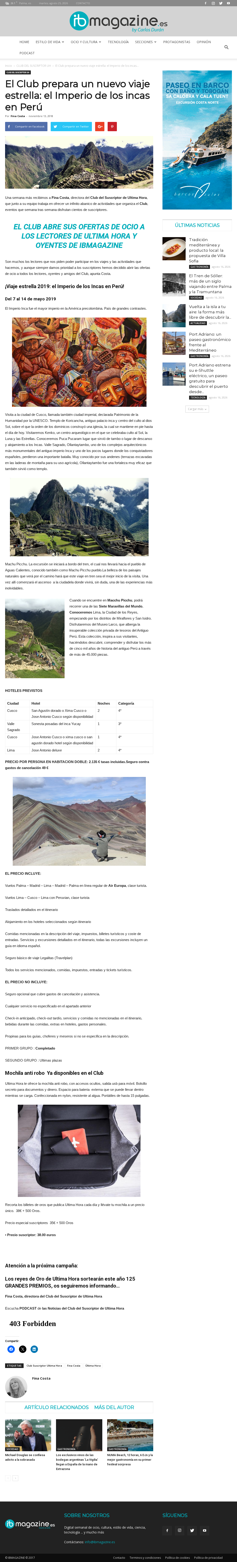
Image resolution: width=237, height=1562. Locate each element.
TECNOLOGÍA (118, 42)
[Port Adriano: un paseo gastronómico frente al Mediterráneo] (174, 343)
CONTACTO (83, 3)
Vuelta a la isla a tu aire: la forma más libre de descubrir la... (210, 312)
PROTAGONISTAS (176, 42)
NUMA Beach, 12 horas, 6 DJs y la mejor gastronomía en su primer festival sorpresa (130, 1459)
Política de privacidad (208, 1558)
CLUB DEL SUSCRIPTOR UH (33, 66)
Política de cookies (177, 1558)
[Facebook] (205, 3)
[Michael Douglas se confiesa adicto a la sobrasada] (28, 1435)
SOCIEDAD (12, 1449)
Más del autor (114, 1407)
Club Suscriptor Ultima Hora (44, 1365)
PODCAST (27, 53)
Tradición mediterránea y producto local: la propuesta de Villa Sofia (207, 250)
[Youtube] (228, 3)
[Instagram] (213, 3)
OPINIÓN (204, 42)
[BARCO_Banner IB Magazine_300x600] (197, 208)
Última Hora (93, 1365)
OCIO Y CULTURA (84, 42)
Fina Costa (18, 116)
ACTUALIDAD (198, 323)
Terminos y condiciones (145, 1558)
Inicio (8, 66)
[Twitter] (220, 3)
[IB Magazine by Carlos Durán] (118, 22)
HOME (24, 42)
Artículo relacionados (57, 1407)
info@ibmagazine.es (100, 1542)
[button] (226, 47)
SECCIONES (144, 42)
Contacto (119, 1558)
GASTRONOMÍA (66, 1449)
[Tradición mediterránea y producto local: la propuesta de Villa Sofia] (174, 248)
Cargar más (195, 409)
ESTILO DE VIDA (48, 42)
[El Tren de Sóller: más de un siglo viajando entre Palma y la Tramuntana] (174, 284)
